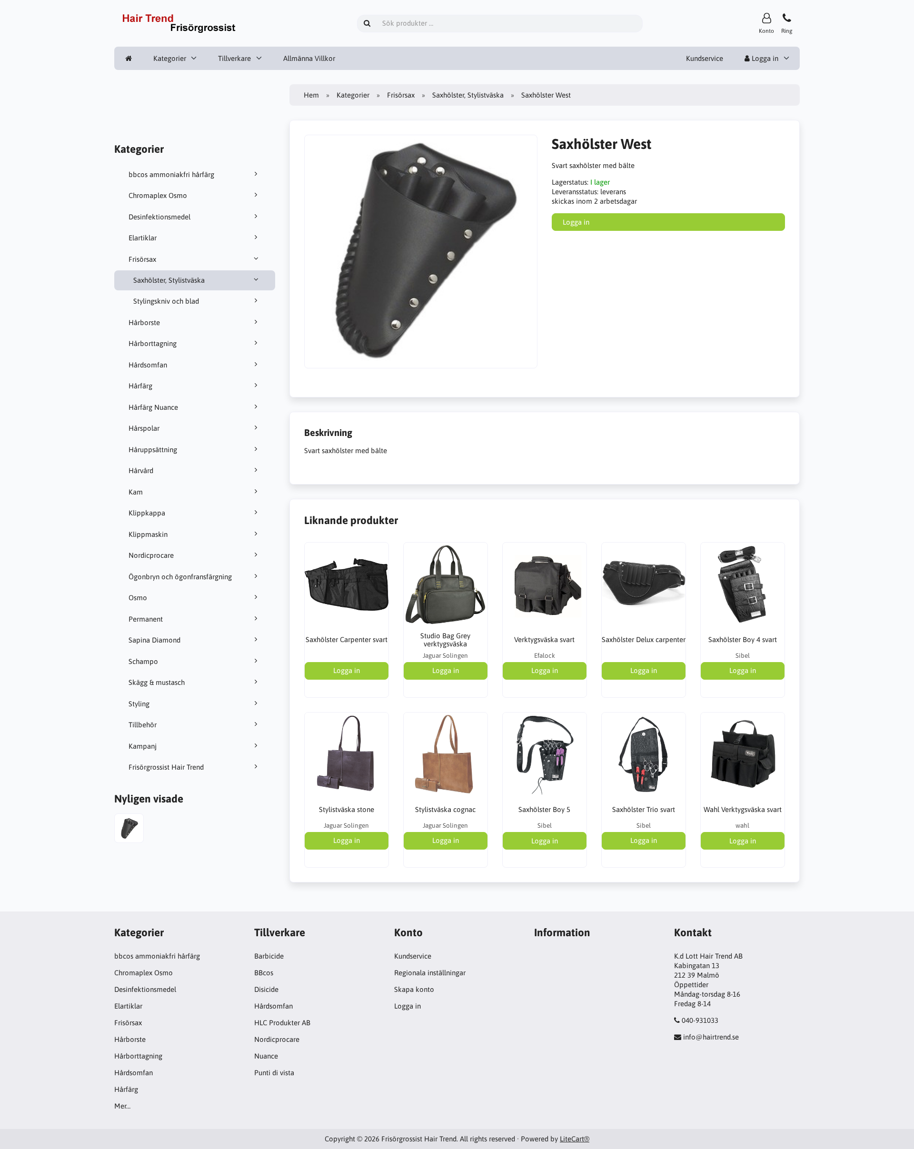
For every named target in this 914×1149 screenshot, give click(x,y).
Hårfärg (140, 386)
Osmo (138, 598)
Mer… (122, 1106)
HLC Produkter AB (282, 1023)
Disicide (266, 989)
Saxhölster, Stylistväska (169, 280)
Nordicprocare (151, 555)
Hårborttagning (153, 343)
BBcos (263, 973)
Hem (311, 95)
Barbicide (269, 956)
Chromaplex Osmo (158, 195)
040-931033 (700, 1020)
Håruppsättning (153, 450)
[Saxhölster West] (129, 829)
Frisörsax (142, 259)
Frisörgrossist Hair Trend (166, 767)
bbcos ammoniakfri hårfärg (171, 174)
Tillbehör (143, 725)
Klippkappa (147, 513)
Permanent (146, 619)
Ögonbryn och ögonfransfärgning (180, 577)
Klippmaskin (148, 534)
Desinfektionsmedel (159, 217)
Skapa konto (414, 989)
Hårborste (144, 322)
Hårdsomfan (148, 365)
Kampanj (143, 746)
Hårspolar (144, 428)
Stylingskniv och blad (166, 301)
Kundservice (704, 58)
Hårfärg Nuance (153, 407)
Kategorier (169, 58)
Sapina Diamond (154, 640)
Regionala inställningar (430, 973)
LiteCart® (574, 1139)
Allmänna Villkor (309, 58)
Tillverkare (234, 58)
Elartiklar (143, 238)
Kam (136, 492)
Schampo (143, 661)
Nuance (266, 1056)
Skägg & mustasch (157, 682)
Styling (139, 704)
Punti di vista (274, 1073)
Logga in (764, 58)
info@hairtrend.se (711, 1037)
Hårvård (141, 470)
